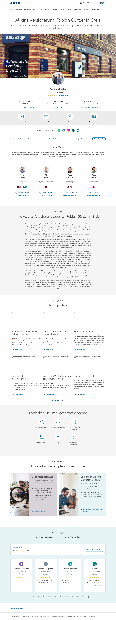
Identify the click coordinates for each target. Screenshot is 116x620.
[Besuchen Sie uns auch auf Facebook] (63, 130)
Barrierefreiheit (44, 616)
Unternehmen (71, 616)
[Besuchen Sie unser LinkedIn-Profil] (78, 130)
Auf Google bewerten (94, 549)
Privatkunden (28, 3)
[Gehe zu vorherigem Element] (28, 597)
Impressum (25, 616)
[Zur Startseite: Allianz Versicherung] (15, 3)
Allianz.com (91, 616)
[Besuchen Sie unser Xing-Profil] (73, 130)
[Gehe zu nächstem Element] (87, 597)
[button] (58, 78)
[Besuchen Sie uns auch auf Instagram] (68, 130)
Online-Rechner (81, 616)
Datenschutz (34, 616)
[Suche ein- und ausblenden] (104, 10)
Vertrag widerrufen (16, 609)
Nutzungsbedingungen (58, 616)
